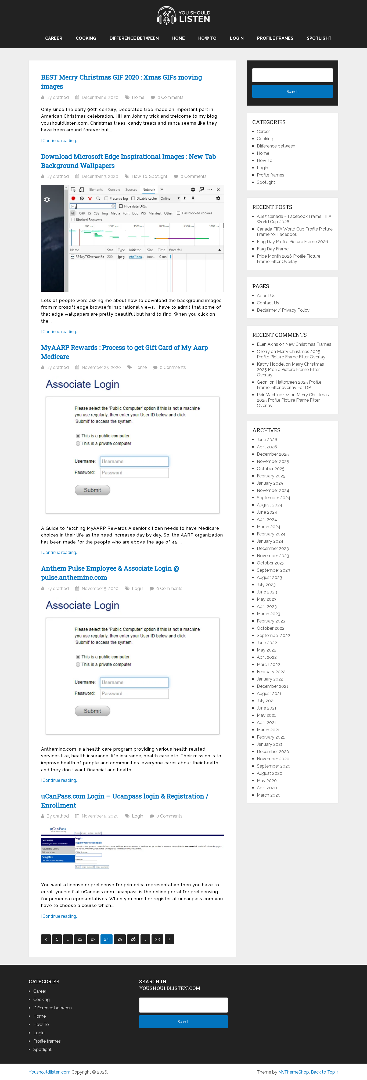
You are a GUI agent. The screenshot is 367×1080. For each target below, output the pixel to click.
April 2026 (267, 446)
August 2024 (269, 504)
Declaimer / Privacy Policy (283, 310)
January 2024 (270, 541)
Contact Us (268, 302)
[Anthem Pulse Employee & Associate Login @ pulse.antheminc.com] (132, 668)
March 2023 (268, 613)
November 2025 (273, 461)
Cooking (86, 38)
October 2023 (271, 563)
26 (133, 939)
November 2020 (273, 758)
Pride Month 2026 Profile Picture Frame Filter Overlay (288, 259)
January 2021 (270, 744)
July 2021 (266, 700)
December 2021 (272, 686)
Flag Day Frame (273, 248)
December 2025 (273, 454)
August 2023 (269, 577)
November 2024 (273, 490)
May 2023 (266, 599)
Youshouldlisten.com (49, 1072)
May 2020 (267, 780)
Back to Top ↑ (324, 1072)
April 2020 (267, 787)
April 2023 (267, 606)
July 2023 (266, 584)
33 (157, 939)
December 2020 (273, 751)
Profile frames (275, 38)
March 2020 (268, 795)
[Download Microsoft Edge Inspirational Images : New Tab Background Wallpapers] (132, 238)
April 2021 (266, 722)
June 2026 (267, 439)
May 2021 (266, 715)
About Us (266, 295)
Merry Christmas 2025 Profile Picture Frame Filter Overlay (291, 354)
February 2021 (271, 737)
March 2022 (268, 664)
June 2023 (267, 592)
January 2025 (270, 483)
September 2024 (273, 497)
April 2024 (267, 519)
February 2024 (271, 534)
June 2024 (267, 512)
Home (178, 38)
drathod (61, 97)
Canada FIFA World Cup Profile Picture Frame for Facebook (295, 231)
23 (93, 939)
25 (119, 939)
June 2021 (266, 708)
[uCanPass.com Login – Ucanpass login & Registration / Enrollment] (132, 850)
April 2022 (267, 657)
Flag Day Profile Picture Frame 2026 (292, 241)
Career (53, 38)
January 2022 (270, 679)
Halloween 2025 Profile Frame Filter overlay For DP (289, 385)
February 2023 (271, 621)
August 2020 (269, 773)
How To (207, 38)
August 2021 (269, 693)
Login (237, 38)
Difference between (134, 38)
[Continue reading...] (60, 140)
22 (80, 939)
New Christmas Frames (308, 344)
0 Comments (170, 97)
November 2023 (273, 555)
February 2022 (271, 671)
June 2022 (267, 642)
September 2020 (273, 766)
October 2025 (271, 468)
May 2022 (266, 650)
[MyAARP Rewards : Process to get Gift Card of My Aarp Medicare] (132, 447)
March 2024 (268, 526)
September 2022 (273, 635)
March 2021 (268, 729)
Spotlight (319, 38)
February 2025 (271, 475)
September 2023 (273, 570)
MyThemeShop (293, 1072)
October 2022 (271, 628)
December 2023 (273, 548)
